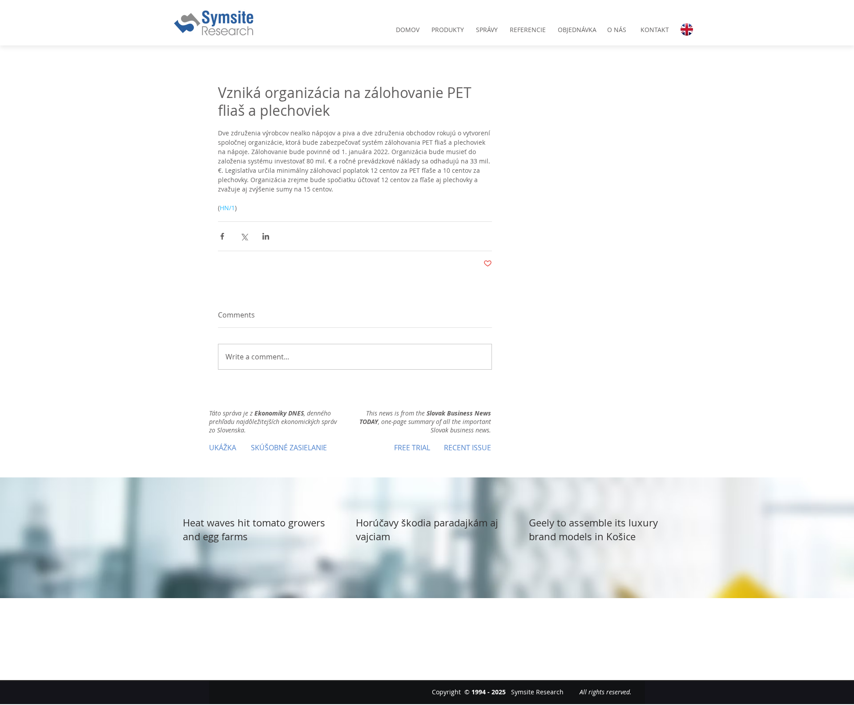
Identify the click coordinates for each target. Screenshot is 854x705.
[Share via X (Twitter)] (244, 236)
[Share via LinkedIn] (266, 236)
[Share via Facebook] (222, 236)
